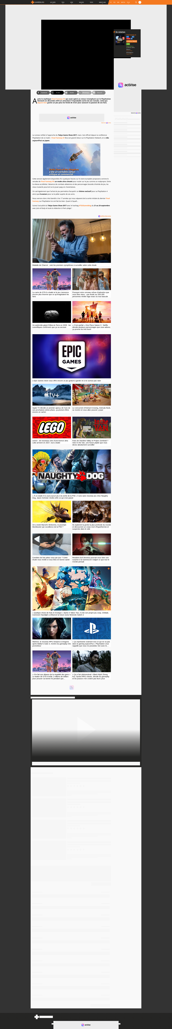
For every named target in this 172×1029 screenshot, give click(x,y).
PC (111, 2)
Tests (91, 2)
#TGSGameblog (85, 205)
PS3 (133, 37)
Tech (63, 2)
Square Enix (42, 103)
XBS (118, 2)
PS (131, 38)
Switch (128, 38)
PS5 (114, 2)
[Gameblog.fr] (37, 2)
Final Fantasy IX (58, 138)
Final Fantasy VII (58, 99)
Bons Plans (102, 2)
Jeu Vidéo (52, 2)
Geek (71, 2)
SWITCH (123, 2)
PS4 (128, 37)
